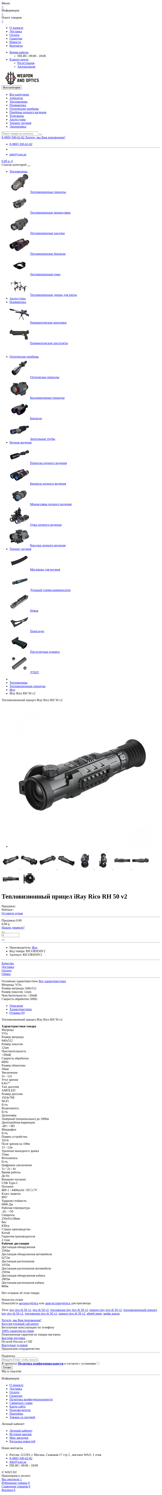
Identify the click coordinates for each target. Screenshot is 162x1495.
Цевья (34, 610)
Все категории (19, 94)
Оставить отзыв (12, 913)
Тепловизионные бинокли (48, 253)
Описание (16, 1005)
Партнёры (16, 1413)
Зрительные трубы (42, 439)
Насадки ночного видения (48, 545)
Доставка (15, 31)
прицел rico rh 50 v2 (71, 1313)
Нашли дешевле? (13, 927)
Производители (20, 1410)
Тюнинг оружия (20, 123)
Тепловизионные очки (45, 274)
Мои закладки (18, 1437)
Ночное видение (20, 442)
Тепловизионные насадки (47, 233)
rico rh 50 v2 (41, 1310)
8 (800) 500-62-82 (20, 144)
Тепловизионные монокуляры (50, 212)
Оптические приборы (24, 108)
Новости (15, 42)
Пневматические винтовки (48, 322)
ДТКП (34, 672)
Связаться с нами (21, 1403)
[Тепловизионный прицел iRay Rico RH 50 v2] (80, 846)
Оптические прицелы (44, 377)
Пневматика (17, 105)
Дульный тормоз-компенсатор (50, 590)
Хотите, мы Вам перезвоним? (45, 137)
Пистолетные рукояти (45, 651)
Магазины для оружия (45, 569)
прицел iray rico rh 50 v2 (105, 1310)
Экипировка (17, 126)
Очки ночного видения (45, 524)
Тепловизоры (18, 101)
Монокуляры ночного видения (51, 504)
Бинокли (36, 418)
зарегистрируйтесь (57, 1303)
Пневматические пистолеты (49, 343)
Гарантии (15, 38)
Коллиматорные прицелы (47, 397)
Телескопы (16, 116)
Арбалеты (16, 98)
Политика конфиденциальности (31, 1399)
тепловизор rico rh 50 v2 (41, 1313)
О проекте (16, 27)
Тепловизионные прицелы (48, 192)
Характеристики (20, 1009)
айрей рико (94, 1313)
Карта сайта (17, 1406)
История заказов (20, 1434)
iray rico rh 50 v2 (20, 1310)
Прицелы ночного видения (48, 463)
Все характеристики (52, 981)
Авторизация (26, 66)
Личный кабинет (20, 1430)
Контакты (16, 45)
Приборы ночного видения (27, 112)
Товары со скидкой (22, 1417)
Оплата (14, 35)
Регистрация (25, 63)
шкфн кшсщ (111, 1313)
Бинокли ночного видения (48, 483)
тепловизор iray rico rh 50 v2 (69, 1310)
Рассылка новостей (22, 1441)
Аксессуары (17, 119)
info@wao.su (17, 154)
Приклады (37, 631)
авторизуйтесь (28, 1303)
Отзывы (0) (17, 1012)
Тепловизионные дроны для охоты (53, 295)
